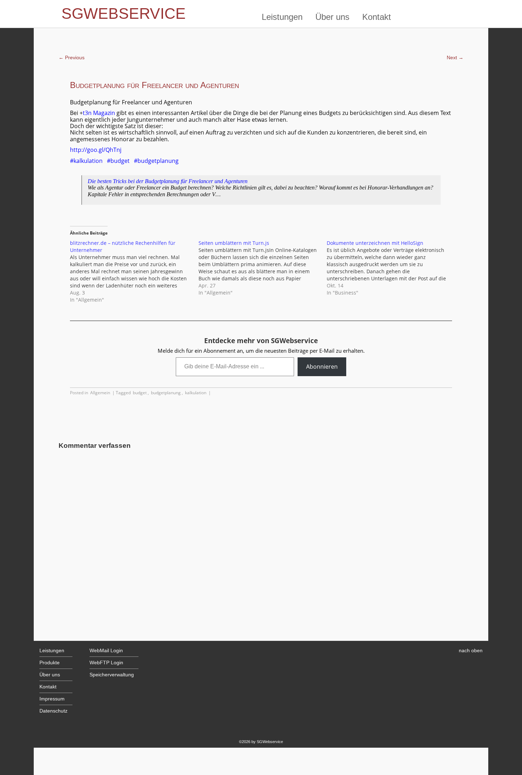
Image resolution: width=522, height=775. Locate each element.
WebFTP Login (106, 662)
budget (140, 393)
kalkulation (195, 393)
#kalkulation (86, 161)
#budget (118, 161)
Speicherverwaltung (111, 674)
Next (455, 57)
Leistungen (282, 17)
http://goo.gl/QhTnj (95, 150)
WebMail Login (106, 650)
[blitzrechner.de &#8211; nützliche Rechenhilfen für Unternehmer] (134, 271)
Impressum (52, 699)
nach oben (471, 650)
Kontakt (376, 17)
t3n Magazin (99, 113)
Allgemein (100, 393)
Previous (72, 57)
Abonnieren (322, 366)
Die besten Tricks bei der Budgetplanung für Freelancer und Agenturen (168, 181)
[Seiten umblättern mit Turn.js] (263, 268)
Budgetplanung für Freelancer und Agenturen (154, 85)
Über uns (332, 17)
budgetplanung (166, 393)
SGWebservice (123, 13)
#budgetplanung (156, 161)
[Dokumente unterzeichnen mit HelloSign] (391, 268)
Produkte (49, 662)
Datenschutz (53, 711)
